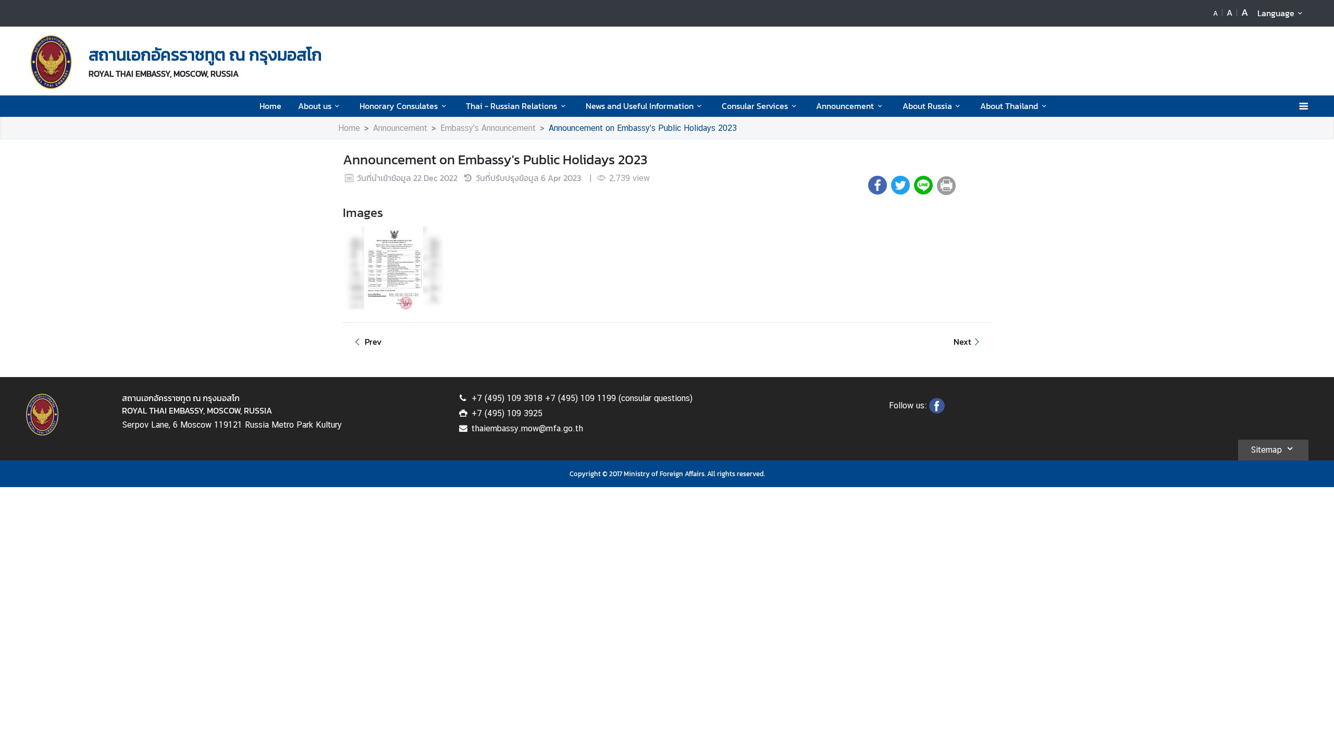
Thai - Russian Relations (511, 106)
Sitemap (1266, 450)
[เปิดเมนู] (1303, 106)
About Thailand (1009, 106)
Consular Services (755, 106)
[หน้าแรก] (51, 62)
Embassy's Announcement (488, 128)
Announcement (845, 106)
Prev (373, 341)
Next (962, 341)
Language (1275, 13)
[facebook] (937, 410)
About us (314, 106)
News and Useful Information (640, 106)
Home (270, 106)
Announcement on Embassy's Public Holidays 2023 (643, 128)
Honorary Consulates (399, 106)
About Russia (927, 106)
